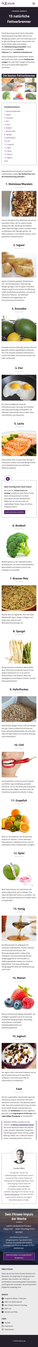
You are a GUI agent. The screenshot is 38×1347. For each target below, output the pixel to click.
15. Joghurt (8, 157)
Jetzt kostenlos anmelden (14, 512)
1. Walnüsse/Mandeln (12, 111)
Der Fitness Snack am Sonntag (16, 1305)
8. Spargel (8, 134)
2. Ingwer (7, 114)
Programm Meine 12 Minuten (15, 1298)
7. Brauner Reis (10, 131)
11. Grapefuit (9, 144)
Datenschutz (9, 1329)
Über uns (8, 1308)
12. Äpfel (7, 147)
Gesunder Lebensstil (19, 11)
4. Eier (6, 121)
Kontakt (7, 1322)
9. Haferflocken (10, 137)
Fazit (6, 161)
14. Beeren (8, 154)
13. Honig (7, 151)
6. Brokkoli (8, 128)
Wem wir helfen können (13, 1302)
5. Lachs (7, 124)
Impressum (9, 1326)
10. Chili (7, 141)
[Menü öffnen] (33, 3)
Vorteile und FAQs (11, 1312)
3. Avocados (8, 118)
